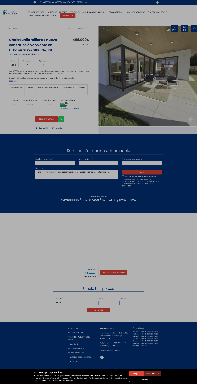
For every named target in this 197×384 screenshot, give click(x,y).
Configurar (145, 379)
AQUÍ (69, 378)
